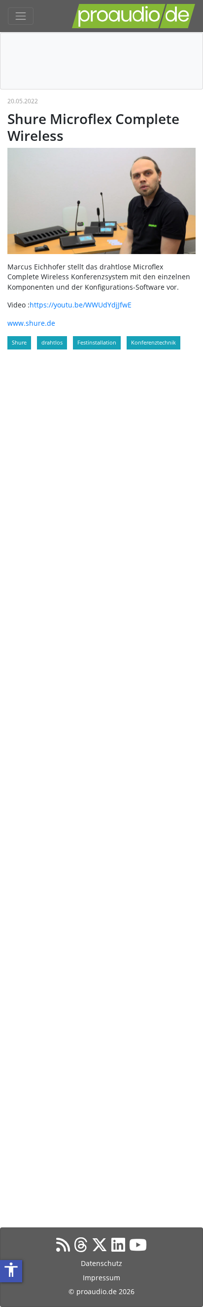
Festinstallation (96, 342)
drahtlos (52, 342)
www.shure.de (31, 323)
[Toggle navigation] (21, 16)
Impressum (101, 1277)
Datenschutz (101, 1263)
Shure (19, 342)
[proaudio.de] (133, 16)
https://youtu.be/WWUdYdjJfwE (81, 304)
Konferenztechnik (153, 342)
